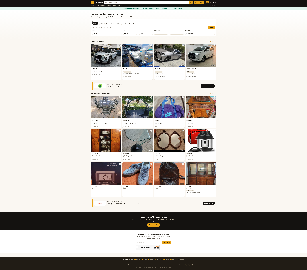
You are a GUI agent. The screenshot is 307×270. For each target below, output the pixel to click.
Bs (210, 2)
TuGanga (137, 259)
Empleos (109, 5)
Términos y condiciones (168, 264)
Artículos (120, 5)
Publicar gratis (199, 2)
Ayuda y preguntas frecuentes (129, 264)
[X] (192, 264)
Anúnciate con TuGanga (156, 264)
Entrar (214, 2)
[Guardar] (120, 45)
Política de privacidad (179, 264)
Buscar (212, 27)
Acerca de (140, 264)
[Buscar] (191, 2)
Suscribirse (166, 242)
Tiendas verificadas (117, 264)
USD (207, 2)
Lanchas (114, 5)
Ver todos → (213, 42)
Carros (92, 5)
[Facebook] (189, 264)
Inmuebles (102, 5)
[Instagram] (186, 264)
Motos (97, 5)
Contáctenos (146, 264)
